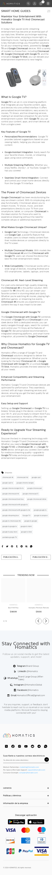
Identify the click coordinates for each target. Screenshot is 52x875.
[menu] (48, 3)
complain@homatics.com (28, 773)
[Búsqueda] (28, 3)
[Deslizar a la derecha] (46, 621)
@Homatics (28, 671)
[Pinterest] (12, 546)
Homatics (13, 605)
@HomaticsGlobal (28, 685)
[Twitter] (7, 546)
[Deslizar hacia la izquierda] (38, 621)
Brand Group (28, 666)
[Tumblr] (17, 546)
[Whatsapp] (31, 546)
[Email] (26, 546)
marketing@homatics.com (29, 767)
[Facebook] (2, 546)
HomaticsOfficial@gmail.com (28, 695)
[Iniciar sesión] (34, 3)
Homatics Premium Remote (39, 608)
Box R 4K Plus (13, 608)
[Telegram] (21, 546)
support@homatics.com (36, 770)
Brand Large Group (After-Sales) (25, 678)
